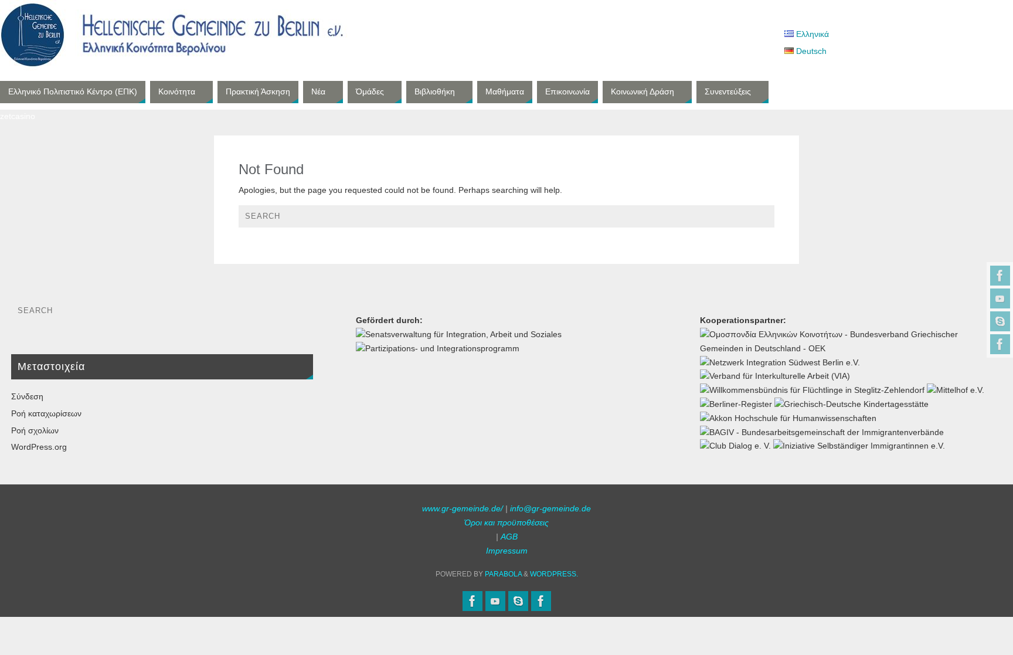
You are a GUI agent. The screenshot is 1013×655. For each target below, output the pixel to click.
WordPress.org (39, 447)
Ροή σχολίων (35, 430)
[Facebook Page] (1000, 276)
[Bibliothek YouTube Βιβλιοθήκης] (1000, 298)
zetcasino (17, 116)
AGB (509, 536)
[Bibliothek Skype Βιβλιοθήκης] (1000, 321)
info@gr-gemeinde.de (550, 508)
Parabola (503, 574)
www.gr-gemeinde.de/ (462, 508)
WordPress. (554, 574)
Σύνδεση (27, 396)
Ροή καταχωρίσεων (46, 413)
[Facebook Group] (1000, 344)
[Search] (760, 219)
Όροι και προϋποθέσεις (506, 522)
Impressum (507, 550)
